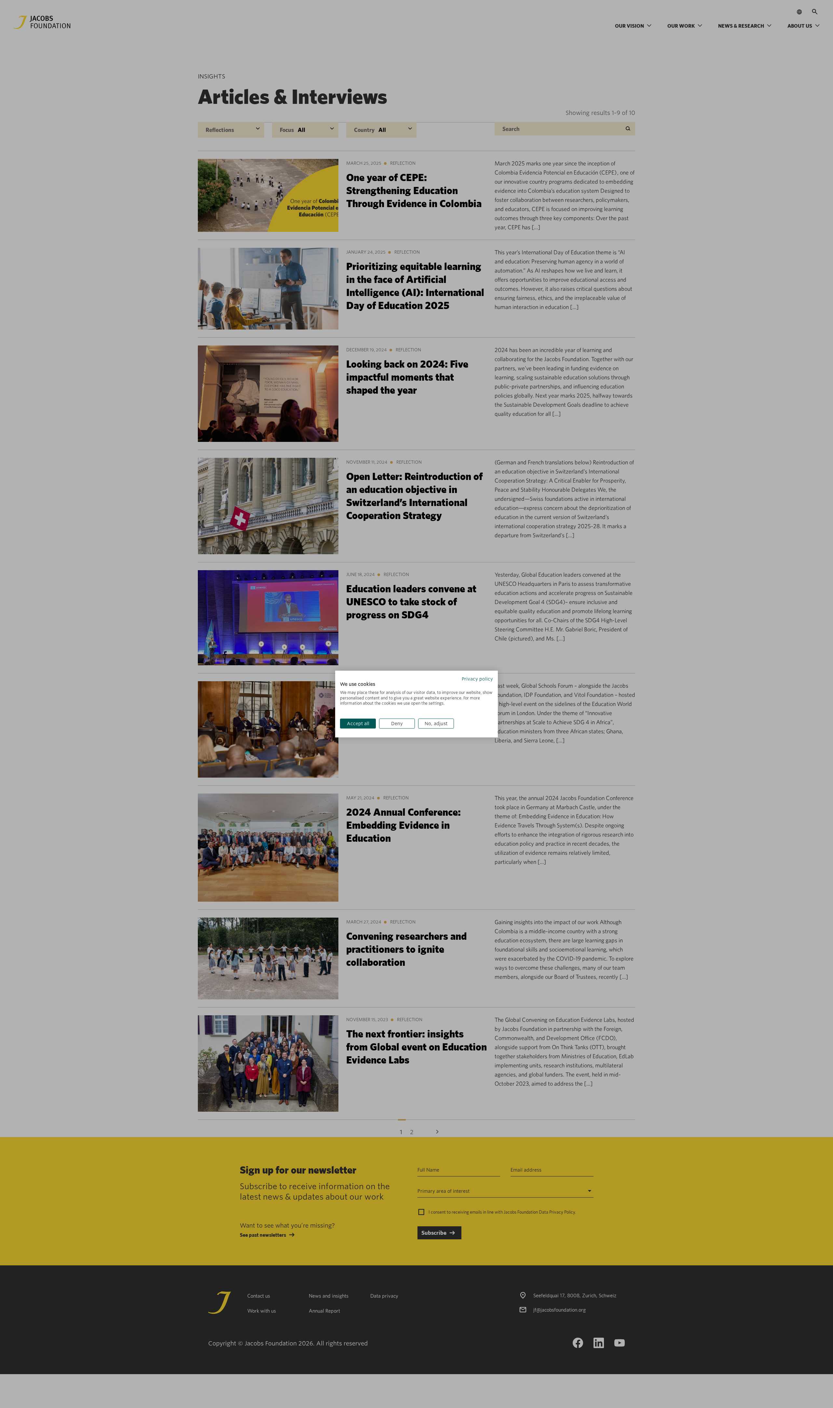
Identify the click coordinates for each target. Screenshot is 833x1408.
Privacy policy (477, 679)
